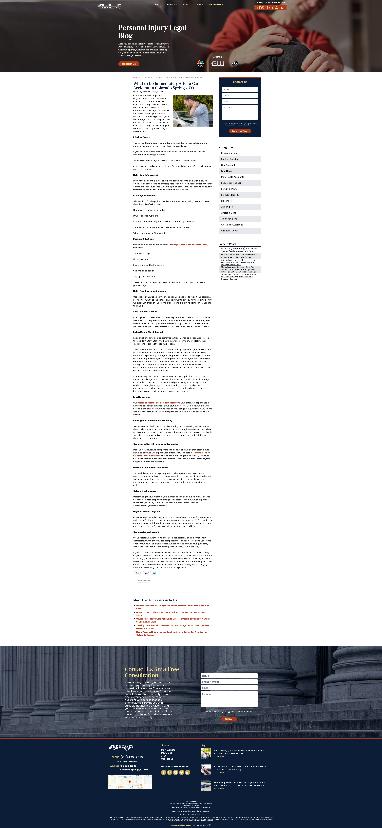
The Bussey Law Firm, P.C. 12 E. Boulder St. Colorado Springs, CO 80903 (130, 782)
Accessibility (193, 811)
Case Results (171, 4)
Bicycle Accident (229, 153)
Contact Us (129, 64)
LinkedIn (187, 772)
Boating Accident (230, 159)
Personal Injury (229, 188)
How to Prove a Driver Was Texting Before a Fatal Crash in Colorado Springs (239, 255)
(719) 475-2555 (131, 757)
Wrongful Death (229, 230)
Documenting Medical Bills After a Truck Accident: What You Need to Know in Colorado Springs (238, 276)
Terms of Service (244, 125)
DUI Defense (187, 805)
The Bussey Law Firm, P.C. (109, 5)
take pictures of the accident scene (189, 244)
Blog (203, 745)
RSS (165, 755)
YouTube (175, 772)
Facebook (164, 772)
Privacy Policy (230, 125)
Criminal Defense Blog (189, 803)
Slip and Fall (227, 206)
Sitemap (165, 745)
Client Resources (191, 801)
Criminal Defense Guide (204, 803)
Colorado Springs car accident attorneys (158, 402)
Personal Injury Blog (189, 807)
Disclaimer (184, 811)
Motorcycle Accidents (232, 177)
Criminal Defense (175, 803)
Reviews (186, 4)
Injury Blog (166, 752)
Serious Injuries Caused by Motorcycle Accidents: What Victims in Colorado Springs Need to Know (238, 262)
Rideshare (226, 200)
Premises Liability (230, 194)
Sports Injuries (228, 212)
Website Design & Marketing (182, 825)
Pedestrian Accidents (232, 182)
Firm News (226, 171)
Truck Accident (229, 218)
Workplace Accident (232, 224)
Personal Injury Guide (203, 807)
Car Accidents (149, 77)
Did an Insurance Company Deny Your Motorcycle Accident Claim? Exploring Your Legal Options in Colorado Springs (238, 269)
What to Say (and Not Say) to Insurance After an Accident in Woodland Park (239, 249)
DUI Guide (195, 805)
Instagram (169, 772)
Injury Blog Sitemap (204, 811)
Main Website (168, 749)
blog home (136, 77)
